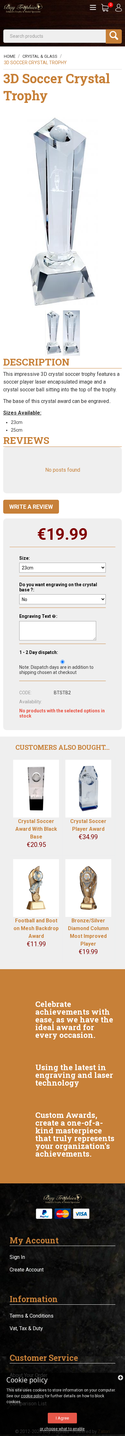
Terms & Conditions (32, 1316)
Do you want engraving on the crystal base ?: (58, 587)
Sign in (17, 1257)
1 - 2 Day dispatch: (38, 652)
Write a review (31, 506)
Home (9, 56)
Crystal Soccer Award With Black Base (36, 829)
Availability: (30, 701)
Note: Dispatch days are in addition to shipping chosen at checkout (56, 670)
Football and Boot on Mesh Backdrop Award (36, 928)
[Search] (114, 36)
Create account (27, 1270)
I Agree (62, 1418)
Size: (24, 558)
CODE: (25, 692)
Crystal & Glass (39, 56)
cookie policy (32, 1396)
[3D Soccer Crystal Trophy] (62, 213)
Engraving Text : (38, 616)
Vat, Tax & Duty (26, 1328)
